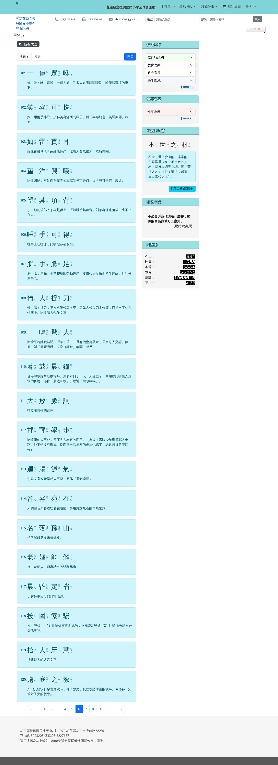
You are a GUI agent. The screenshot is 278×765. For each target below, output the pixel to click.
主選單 (166, 6)
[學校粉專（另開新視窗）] (17, 3)
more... (188, 87)
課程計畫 (207, 6)
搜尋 (130, 56)
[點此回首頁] (139, 35)
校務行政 (186, 6)
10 (107, 709)
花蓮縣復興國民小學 (34, 731)
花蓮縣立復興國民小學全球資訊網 (130, 7)
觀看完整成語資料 (182, 188)
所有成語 (30, 44)
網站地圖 (234, 6)
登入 (249, 6)
